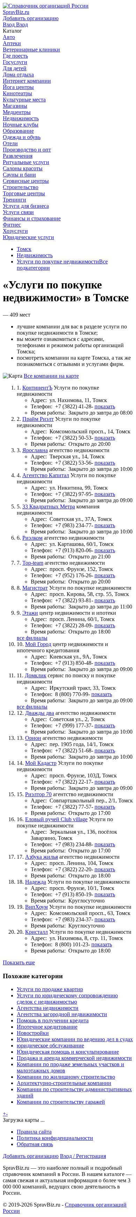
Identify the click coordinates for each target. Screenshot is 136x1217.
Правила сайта (34, 1132)
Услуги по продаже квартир (50, 989)
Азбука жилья (41, 857)
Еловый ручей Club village (56, 819)
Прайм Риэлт (38, 419)
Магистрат (35, 588)
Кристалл (36, 932)
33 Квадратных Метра (48, 506)
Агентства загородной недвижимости (62, 1014)
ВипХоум (36, 907)
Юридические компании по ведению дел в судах (75, 1039)
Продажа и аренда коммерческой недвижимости (74, 1058)
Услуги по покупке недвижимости (58, 261)
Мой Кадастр (40, 763)
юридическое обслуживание (50, 1045)
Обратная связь (35, 1144)
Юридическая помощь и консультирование (68, 1052)
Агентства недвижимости (47, 1008)
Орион (33, 738)
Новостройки (33, 1033)
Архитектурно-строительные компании (64, 1083)
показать (105, 406)
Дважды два (39, 713)
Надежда (35, 882)
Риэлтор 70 (38, 794)
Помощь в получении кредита (53, 1020)
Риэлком (32, 538)
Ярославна (35, 450)
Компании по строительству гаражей (61, 1102)
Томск (24, 249)
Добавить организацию (31, 1156)
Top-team (32, 563)
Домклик (35, 675)
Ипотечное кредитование (47, 1027)
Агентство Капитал (45, 475)
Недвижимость (35, 255)
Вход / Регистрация (83, 1156)
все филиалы (32, 638)
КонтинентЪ (37, 388)
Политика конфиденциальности (55, 1138)
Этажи (30, 613)
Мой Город (38, 644)
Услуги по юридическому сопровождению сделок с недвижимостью (67, 999)
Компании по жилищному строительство (66, 1077)
